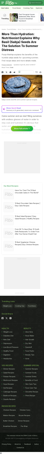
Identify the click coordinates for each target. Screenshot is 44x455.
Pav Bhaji (24, 426)
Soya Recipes (8, 384)
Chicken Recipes (9, 410)
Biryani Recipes (24, 415)
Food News (17, 8)
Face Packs (29, 351)
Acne (27, 359)
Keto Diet (6, 339)
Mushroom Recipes (10, 380)
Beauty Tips (29, 355)
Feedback (27, 444)
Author (36, 444)
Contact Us (20, 447)
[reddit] (14, 72)
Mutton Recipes (9, 415)
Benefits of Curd (31, 380)
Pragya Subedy (7, 65)
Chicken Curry (25, 410)
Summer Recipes (31, 369)
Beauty (27, 328)
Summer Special (31, 365)
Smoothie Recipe (31, 392)
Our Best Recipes (11, 186)
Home (4, 29)
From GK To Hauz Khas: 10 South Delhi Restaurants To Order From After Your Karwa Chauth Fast (27, 231)
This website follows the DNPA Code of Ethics (22, 435)
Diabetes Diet (8, 336)
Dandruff (28, 347)
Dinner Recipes (9, 369)
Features (5, 8)
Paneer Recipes (9, 376)
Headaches (7, 359)
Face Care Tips (31, 388)
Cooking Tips (19, 306)
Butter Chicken (8, 421)
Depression (7, 343)
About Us (18, 444)
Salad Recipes (8, 373)
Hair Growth (29, 339)
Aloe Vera (29, 332)
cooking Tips (28, 8)
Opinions (39, 8)
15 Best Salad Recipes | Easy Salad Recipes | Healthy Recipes (27, 217)
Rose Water (29, 336)
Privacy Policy (6, 444)
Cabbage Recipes (10, 392)
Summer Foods (30, 373)
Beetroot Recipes (9, 396)
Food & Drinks (11, 29)
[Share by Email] (36, 72)
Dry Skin (28, 343)
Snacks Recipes (9, 399)
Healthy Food (8, 351)
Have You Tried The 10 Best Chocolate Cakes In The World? (27, 191)
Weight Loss (7, 306)
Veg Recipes (7, 365)
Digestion (6, 355)
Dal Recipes (7, 388)
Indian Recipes (9, 406)
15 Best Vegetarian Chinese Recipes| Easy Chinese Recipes (27, 243)
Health (5, 328)
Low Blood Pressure (10, 347)
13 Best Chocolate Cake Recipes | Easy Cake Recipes (27, 204)
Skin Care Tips (30, 384)
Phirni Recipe (30, 396)
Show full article (21, 128)
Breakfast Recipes (10, 426)
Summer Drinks (30, 376)
